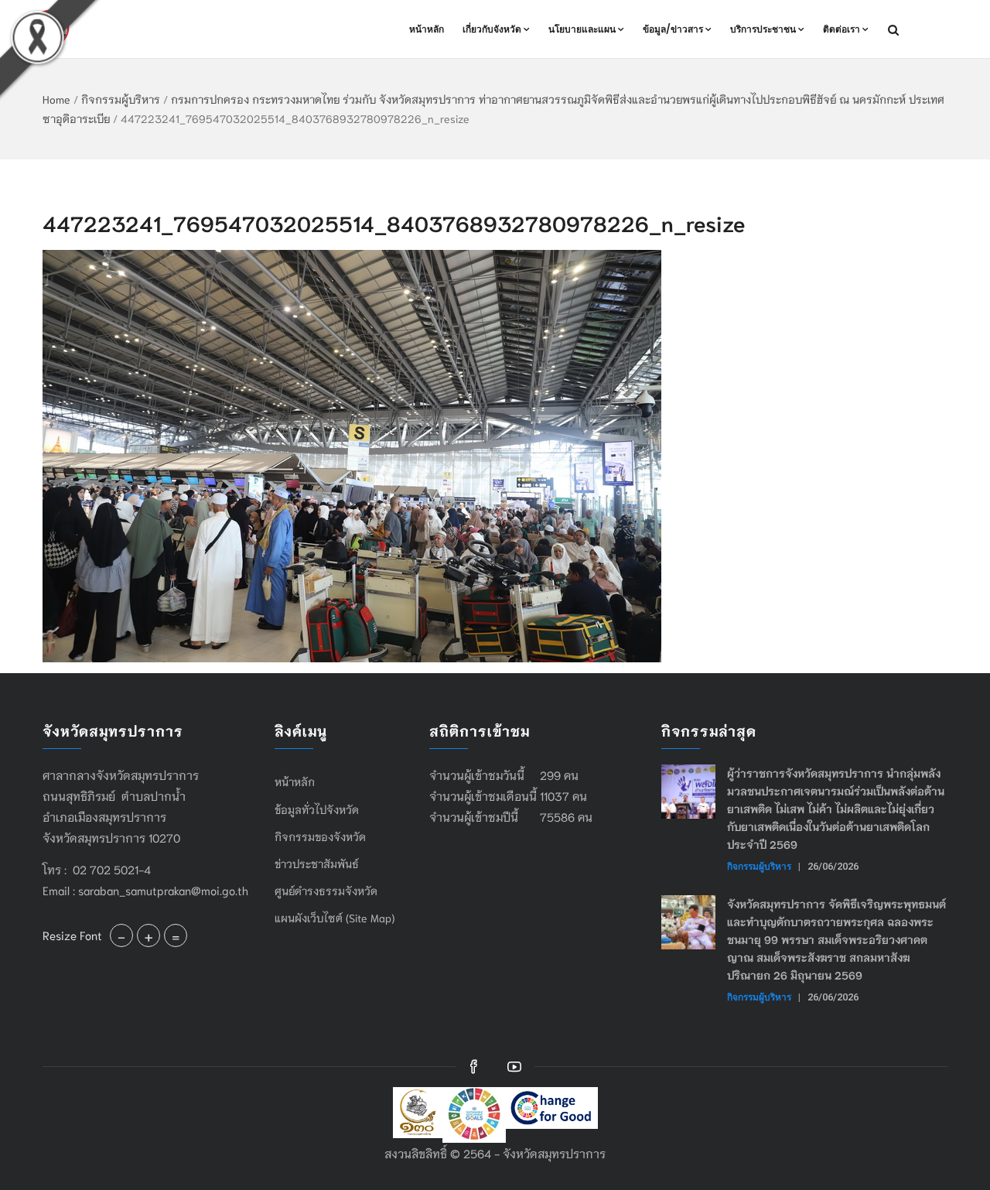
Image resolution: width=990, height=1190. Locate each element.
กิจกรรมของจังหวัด (320, 836)
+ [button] (148, 935)
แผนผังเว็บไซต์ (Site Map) (334, 918)
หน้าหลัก (426, 29)
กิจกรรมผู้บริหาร (120, 99)
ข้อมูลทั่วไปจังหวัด (317, 809)
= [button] (175, 935)
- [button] (121, 935)
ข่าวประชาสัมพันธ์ (317, 863)
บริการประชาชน (763, 29)
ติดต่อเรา (841, 29)
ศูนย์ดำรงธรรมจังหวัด (326, 891)
